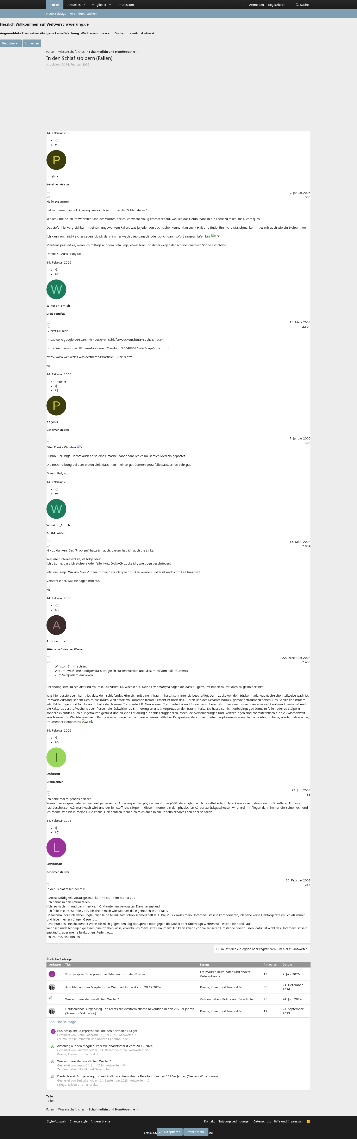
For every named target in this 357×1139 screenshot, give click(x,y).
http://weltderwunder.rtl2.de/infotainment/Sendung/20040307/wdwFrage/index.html (107, 348)
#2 (57, 274)
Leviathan (54, 864)
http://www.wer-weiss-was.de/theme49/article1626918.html (89, 357)
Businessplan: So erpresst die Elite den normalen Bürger (105, 974)
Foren (54, 4)
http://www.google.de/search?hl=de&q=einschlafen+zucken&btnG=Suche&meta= (104, 339)
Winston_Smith (58, 305)
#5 (57, 610)
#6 (57, 742)
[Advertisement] (178, 98)
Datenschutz (262, 1121)
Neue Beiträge (56, 14)
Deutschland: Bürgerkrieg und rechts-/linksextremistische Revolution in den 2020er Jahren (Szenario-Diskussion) (137, 1076)
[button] (84, 4)
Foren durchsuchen (83, 14)
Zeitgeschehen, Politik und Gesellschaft (228, 999)
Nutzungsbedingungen (234, 1121)
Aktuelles (74, 4)
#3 (57, 390)
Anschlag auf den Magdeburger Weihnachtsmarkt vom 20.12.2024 (113, 987)
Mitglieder (99, 4)
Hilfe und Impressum (288, 1121)
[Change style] (289, 2)
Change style (79, 1121)
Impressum (126, 4)
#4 (57, 494)
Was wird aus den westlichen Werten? (92, 999)
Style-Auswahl (57, 1121)
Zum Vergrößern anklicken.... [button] (75, 675)
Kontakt (209, 1121)
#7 (57, 832)
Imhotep (53, 773)
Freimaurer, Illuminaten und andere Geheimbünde (92, 1039)
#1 (57, 145)
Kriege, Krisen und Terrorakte (221, 987)
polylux (55, 64)
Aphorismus (55, 641)
